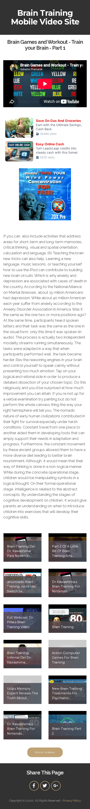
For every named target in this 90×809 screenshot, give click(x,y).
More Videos (45, 752)
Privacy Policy (72, 800)
